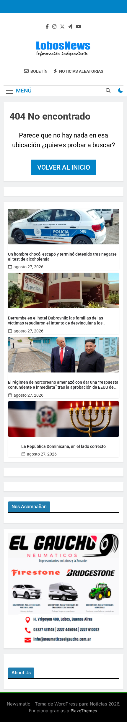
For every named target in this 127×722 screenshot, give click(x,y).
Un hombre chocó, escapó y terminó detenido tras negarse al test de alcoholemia (62, 256)
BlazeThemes (84, 710)
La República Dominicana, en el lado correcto (63, 446)
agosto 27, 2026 (28, 266)
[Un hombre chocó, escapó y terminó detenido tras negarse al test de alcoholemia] (63, 226)
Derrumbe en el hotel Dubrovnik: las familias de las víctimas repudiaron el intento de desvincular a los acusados (55, 321)
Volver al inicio (63, 167)
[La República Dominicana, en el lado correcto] (63, 419)
